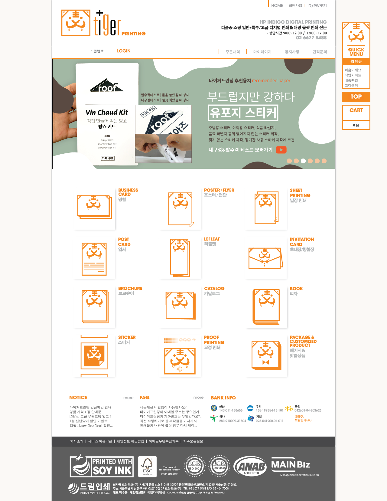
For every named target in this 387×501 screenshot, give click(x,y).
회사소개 (76, 441)
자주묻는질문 (193, 441)
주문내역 (233, 52)
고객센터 (350, 85)
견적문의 (320, 52)
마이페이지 (262, 52)
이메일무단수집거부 (164, 441)
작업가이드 (352, 75)
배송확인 (350, 80)
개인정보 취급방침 (130, 441)
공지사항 (292, 52)
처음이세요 (352, 70)
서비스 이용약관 (100, 441)
